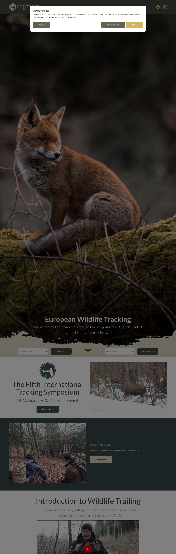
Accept (134, 25)
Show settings (113, 25)
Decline (42, 25)
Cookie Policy (70, 17)
